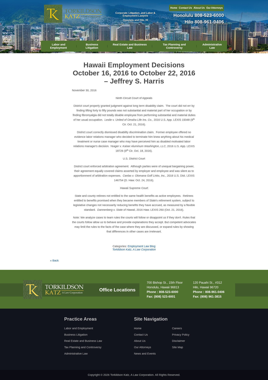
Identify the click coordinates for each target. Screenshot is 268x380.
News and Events (145, 353)
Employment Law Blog (141, 246)
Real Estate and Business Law (130, 46)
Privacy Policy (180, 334)
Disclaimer (178, 340)
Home (173, 8)
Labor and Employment (58, 46)
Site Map (177, 347)
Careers (177, 328)
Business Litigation (92, 46)
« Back (54, 260)
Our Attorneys (214, 8)
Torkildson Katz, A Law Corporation (134, 249)
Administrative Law (212, 46)
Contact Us (185, 8)
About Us (199, 8)
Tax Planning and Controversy (174, 46)
